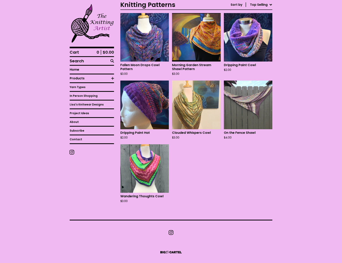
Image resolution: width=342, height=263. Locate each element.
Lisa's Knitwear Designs (87, 104)
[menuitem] (251, 4)
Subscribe (77, 131)
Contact (76, 139)
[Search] (112, 61)
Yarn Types (78, 87)
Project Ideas (79, 113)
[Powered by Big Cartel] (171, 252)
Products (77, 78)
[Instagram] (72, 152)
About (74, 122)
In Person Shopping (84, 96)
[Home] (92, 23)
